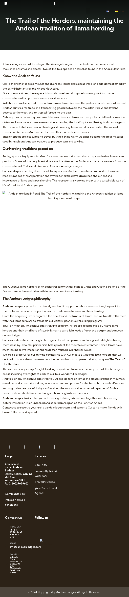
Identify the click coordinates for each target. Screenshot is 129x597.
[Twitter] (41, 526)
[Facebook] (38, 526)
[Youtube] (44, 526)
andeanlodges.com (58, 407)
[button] (88, 11)
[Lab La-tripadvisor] (35, 534)
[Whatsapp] (35, 526)
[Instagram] (47, 526)
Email (13, 542)
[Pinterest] (50, 526)
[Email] (6, 545)
